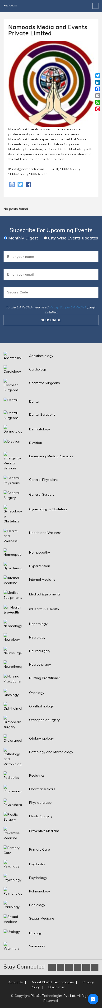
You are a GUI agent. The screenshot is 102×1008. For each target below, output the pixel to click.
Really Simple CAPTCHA (67, 307)
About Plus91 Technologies (53, 982)
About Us (15, 982)
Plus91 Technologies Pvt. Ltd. (53, 995)
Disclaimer (56, 987)
